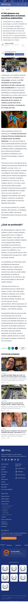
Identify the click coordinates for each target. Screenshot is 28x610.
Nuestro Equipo (5, 498)
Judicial (3, 477)
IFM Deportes (21, 474)
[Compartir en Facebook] (12, 348)
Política (3, 469)
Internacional (4, 479)
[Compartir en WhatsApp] (9, 348)
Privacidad (4, 526)
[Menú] (25, 4)
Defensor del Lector (7, 514)
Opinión (3, 482)
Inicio (2, 9)
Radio (12, 1)
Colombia (3, 467)
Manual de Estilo (6, 507)
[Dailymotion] (15, 459)
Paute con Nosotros (6, 519)
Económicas (4, 472)
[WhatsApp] (18, 459)
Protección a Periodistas (5, 510)
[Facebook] (2, 459)
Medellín (8, 9)
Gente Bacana (4, 484)
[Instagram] (5, 459)
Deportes (3, 474)
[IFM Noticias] (5, 450)
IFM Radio (20, 471)
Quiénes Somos (5, 496)
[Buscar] (21, 4)
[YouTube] (12, 459)
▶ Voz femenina (9, 54)
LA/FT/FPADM (5, 512)
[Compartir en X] (16, 348)
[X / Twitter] (8, 459)
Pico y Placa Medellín (6, 489)
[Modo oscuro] (18, 4)
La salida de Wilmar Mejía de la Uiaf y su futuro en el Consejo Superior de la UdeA (13, 375)
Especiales (4, 487)
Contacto (3, 517)
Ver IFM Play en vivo (9, 538)
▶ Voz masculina (19, 54)
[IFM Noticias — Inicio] (5, 4)
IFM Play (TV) (21, 468)
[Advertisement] (14, 606)
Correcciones (4, 503)
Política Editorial (5, 501)
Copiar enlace (22, 348)
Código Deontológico (7, 505)
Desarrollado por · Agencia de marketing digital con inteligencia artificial (12, 598)
